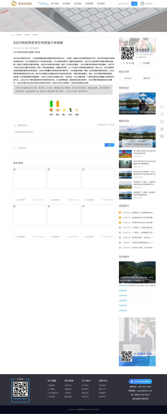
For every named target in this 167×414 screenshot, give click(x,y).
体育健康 (89, 4)
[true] (134, 4)
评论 (109, 145)
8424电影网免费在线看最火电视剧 (26, 52)
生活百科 (43, 4)
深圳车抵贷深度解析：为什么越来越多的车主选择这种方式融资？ (144, 174)
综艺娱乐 (78, 4)
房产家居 (55, 4)
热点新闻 (101, 4)
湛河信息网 (25, 3)
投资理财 (66, 4)
